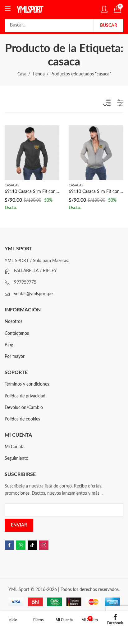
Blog (9, 345)
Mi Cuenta (15, 447)
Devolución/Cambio (24, 408)
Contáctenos (17, 333)
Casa (21, 74)
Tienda (38, 74)
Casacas (12, 185)
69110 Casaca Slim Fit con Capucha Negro (46, 192)
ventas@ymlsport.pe (33, 294)
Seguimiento (16, 458)
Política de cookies (22, 419)
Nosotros (13, 321)
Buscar (108, 25)
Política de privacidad (25, 396)
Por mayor (15, 356)
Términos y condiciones (27, 384)
